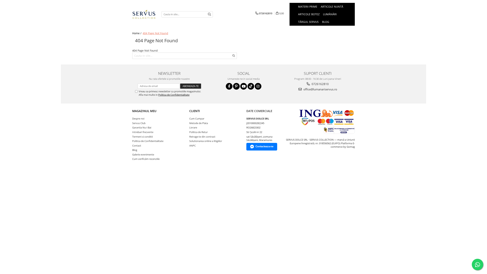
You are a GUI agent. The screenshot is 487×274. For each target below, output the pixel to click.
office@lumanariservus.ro (320, 89)
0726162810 (320, 84)
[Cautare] (209, 14)
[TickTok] (250, 86)
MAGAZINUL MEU (144, 111)
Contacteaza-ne (264, 146)
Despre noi (138, 118)
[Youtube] (243, 86)
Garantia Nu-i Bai (141, 127)
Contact (136, 145)
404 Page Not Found (155, 33)
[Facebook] (229, 86)
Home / (137, 33)
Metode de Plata (198, 123)
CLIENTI (194, 111)
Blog (325, 22)
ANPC (192, 145)
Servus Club (139, 123)
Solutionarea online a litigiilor (205, 141)
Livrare (193, 127)
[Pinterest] (236, 86)
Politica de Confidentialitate (173, 94)
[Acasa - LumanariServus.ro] (144, 14)
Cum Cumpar (196, 118)
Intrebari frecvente (142, 132)
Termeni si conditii (142, 136)
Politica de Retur (198, 132)
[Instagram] (258, 86)
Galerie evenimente (143, 154)
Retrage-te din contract (202, 136)
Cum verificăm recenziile (146, 159)
